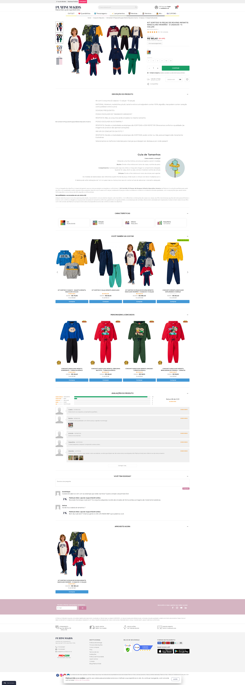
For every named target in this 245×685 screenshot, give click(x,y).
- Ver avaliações (163, 32)
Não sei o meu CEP (155, 80)
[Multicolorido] (149, 52)
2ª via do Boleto (61, 1)
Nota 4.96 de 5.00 (172, 399)
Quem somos (93, 659)
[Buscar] (136, 7)
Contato (92, 661)
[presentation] (57, 272)
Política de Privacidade (96, 656)
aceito (175, 679)
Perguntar (186, 488)
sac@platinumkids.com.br (64, 651)
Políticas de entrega (95, 642)
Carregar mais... (122, 465)
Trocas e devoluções (95, 645)
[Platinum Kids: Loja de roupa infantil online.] (68, 7)
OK (82, 608)
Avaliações (92, 654)
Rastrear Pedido (73, 1)
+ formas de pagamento (154, 43)
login (169, 6)
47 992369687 (61, 647)
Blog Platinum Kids (95, 663)
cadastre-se (165, 8)
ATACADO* (82, 1)
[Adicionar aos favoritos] (187, 80)
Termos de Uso (94, 652)
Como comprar (94, 647)
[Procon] (63, 656)
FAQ (90, 649)
